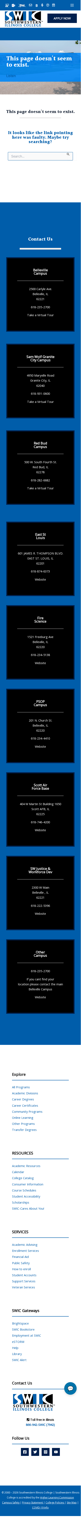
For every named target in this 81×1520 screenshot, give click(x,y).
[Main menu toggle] (72, 5)
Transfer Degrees (24, 1130)
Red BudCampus (40, 445)
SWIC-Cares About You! (28, 1208)
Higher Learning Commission (57, 1497)
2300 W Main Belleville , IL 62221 (40, 892)
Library (17, 1354)
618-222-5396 (40, 905)
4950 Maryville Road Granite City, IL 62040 (40, 380)
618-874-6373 (40, 571)
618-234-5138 (40, 655)
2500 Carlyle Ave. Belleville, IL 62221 (40, 294)
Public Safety (21, 1263)
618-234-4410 (40, 738)
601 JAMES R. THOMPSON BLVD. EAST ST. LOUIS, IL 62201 (40, 558)
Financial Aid (20, 1257)
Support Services (23, 1281)
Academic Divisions (25, 1093)
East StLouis (40, 536)
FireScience (40, 619)
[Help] (48, 5)
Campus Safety (11, 1502)
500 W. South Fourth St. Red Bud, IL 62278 (40, 467)
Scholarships (20, 1202)
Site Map (72, 1502)
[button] (62, 18)
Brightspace (20, 1323)
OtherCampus (40, 954)
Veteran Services (23, 1287)
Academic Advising (24, 1244)
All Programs (21, 1087)
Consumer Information (27, 1184)
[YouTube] (56, 1452)
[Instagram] (46, 1452)
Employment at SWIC (26, 1335)
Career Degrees (23, 1099)
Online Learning (22, 1117)
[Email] (31, 5)
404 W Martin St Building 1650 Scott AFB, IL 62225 (40, 809)
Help (15, 1348)
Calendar (18, 1172)
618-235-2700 (40, 307)
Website (40, 579)
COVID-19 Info (40, 1507)
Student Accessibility (26, 1196)
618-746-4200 (40, 822)
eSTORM (18, 1342)
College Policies (55, 1502)
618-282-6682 (40, 480)
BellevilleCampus (40, 272)
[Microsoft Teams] (13, 5)
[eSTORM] (22, 5)
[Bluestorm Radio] (42, 5)
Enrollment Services (25, 1250)
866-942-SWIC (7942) (40, 1424)
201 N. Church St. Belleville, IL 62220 (40, 725)
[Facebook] (25, 1452)
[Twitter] (35, 1452)
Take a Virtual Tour (40, 315)
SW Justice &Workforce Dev (40, 870)
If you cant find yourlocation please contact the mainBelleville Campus (40, 984)
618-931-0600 (40, 393)
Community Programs (27, 1111)
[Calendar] (53, 5)
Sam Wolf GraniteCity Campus (40, 358)
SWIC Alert (19, 1360)
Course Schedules (24, 1190)
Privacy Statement (33, 1502)
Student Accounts (24, 1275)
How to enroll (21, 1269)
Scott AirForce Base (40, 787)
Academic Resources (26, 1166)
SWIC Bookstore (23, 1329)
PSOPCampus (40, 703)
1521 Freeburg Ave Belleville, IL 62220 (40, 641)
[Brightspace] (37, 5)
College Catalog (23, 1178)
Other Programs (23, 1124)
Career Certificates (25, 1105)
